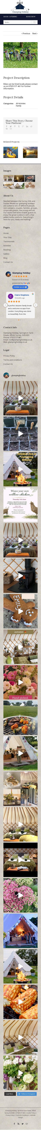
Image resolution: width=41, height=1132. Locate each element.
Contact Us (8, 262)
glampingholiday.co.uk (17, 342)
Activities (7, 245)
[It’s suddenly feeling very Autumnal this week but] (20, 895)
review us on (19, 287)
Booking (7, 249)
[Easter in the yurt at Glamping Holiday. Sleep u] (20, 540)
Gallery (6, 254)
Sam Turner (20, 295)
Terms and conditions (12, 360)
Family (18, 105)
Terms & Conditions (22, 1115)
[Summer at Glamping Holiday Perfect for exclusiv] (20, 469)
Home (6, 233)
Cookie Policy (31, 1113)
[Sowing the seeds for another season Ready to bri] (20, 434)
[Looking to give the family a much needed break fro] (20, 931)
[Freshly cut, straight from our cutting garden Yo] (20, 682)
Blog (5, 258)
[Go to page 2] (20, 319)
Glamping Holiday (21, 272)
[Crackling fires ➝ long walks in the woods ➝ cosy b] (20, 647)
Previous (26, 33)
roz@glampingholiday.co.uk (20, 340)
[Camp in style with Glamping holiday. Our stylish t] (20, 966)
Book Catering (10, 17)
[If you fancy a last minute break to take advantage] (20, 1037)
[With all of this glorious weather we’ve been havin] (20, 718)
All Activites (21, 103)
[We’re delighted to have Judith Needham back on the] (20, 505)
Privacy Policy (9, 356)
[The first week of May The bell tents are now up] (20, 1073)
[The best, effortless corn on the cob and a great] (20, 1002)
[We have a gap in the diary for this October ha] (20, 576)
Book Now (30, 17)
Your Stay (7, 237)
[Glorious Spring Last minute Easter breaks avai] (20, 789)
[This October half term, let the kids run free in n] (20, 611)
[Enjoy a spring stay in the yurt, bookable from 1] (20, 824)
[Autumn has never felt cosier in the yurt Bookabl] (20, 860)
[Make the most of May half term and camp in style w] (20, 753)
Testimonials (8, 241)
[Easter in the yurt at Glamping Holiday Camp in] (20, 398)
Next (34, 33)
